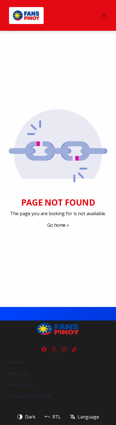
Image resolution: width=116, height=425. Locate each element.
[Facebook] (44, 349)
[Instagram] (64, 349)
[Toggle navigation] (104, 15)
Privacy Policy (19, 385)
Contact (14, 362)
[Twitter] (54, 349)
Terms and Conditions (28, 396)
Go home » (58, 225)
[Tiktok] (74, 349)
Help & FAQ (17, 373)
